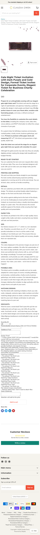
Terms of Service (20, 527)
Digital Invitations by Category (19, 517)
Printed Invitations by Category (12, 515)
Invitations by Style (28, 515)
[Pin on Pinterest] (13, 410)
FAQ (15, 512)
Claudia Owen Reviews (29, 512)
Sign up (30, 487)
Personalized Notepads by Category (19, 521)
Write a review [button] (20, 443)
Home (3, 19)
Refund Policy (28, 525)
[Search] (36, 13)
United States (19, 497)
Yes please (5, 386)
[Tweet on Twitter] (6, 410)
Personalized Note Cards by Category (19, 519)
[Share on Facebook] (2, 410)
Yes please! (5, 356)
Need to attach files (8, 390)
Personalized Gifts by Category (19, 523)
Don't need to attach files (24, 390)
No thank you (15, 356)
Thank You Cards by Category (14, 525)
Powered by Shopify (20, 531)
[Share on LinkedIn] (9, 410)
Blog (19, 512)
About (3, 512)
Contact (9, 512)
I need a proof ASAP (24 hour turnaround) (16, 337)
